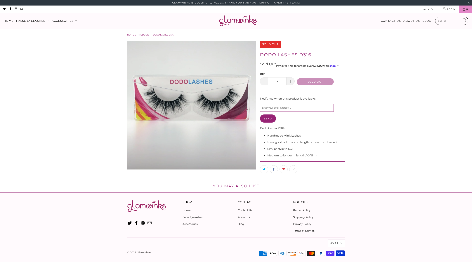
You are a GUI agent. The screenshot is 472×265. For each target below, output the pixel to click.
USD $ (426, 9)
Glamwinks (144, 252)
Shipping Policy (303, 217)
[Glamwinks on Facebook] (10, 9)
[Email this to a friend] (293, 169)
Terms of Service (304, 230)
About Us (411, 20)
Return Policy (302, 210)
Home (8, 20)
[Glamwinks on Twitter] (4, 9)
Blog (426, 20)
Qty (262, 73)
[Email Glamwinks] (21, 9)
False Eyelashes (31, 20)
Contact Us (391, 20)
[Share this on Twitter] (264, 169)
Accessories (63, 20)
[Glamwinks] (238, 21)
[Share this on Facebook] (274, 169)
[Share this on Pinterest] (284, 169)
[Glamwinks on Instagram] (16, 9)
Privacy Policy (302, 224)
